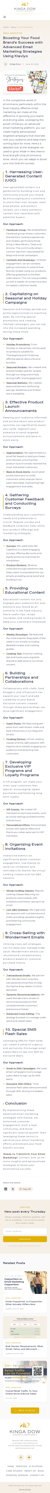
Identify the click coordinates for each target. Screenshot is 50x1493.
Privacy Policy (25, 1489)
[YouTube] (29, 1457)
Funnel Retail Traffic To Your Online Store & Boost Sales (22, 1392)
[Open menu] (4, 16)
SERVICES (21, 1466)
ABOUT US (30, 1471)
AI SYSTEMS (35, 1466)
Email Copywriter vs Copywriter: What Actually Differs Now (24, 1303)
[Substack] (21, 1457)
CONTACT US (37, 1475)
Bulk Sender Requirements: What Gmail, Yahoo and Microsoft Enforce (24, 1348)
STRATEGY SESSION (17, 1475)
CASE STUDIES (14, 1471)
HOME (11, 1466)
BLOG (41, 1471)
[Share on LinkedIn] (5, 1189)
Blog (13, 27)
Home (6, 27)
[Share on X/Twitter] (12, 1189)
